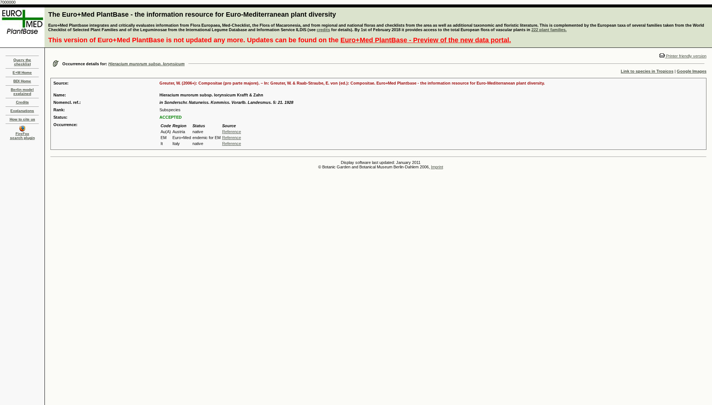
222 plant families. (549, 29)
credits (323, 29)
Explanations (22, 111)
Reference (231, 131)
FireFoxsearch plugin (22, 136)
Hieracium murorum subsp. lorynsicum (146, 64)
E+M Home (22, 72)
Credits (22, 102)
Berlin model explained (22, 92)
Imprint (437, 167)
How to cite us (22, 119)
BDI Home (22, 81)
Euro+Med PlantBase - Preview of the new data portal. (425, 40)
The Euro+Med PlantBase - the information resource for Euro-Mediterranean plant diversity (192, 14)
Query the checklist (22, 62)
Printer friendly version (685, 56)
